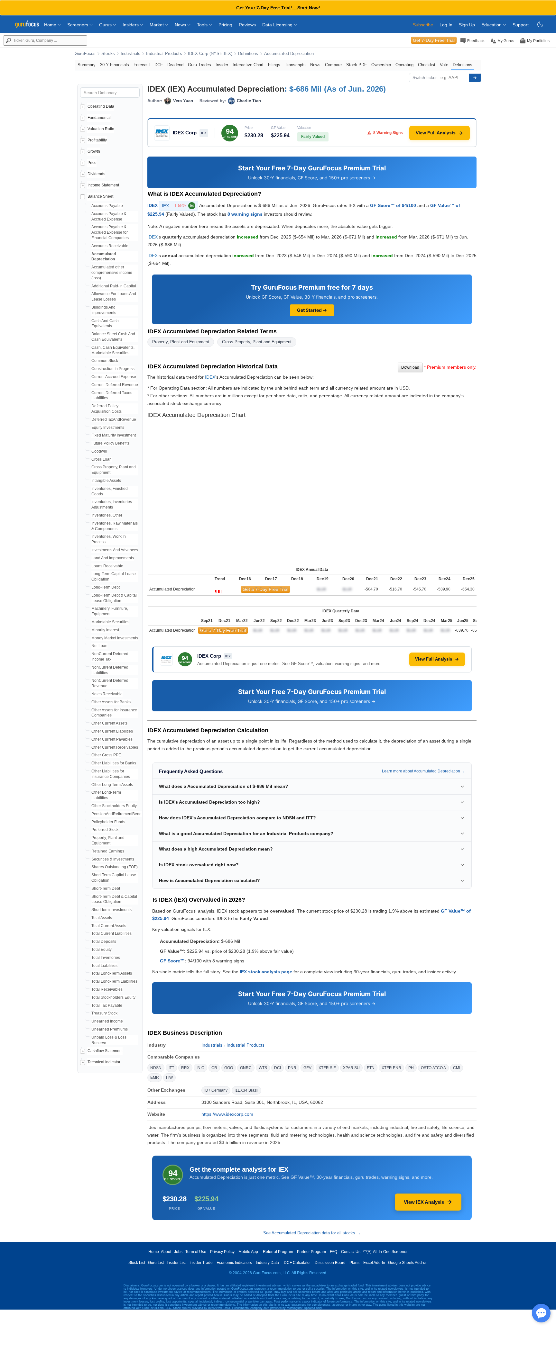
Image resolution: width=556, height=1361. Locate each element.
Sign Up (467, 24)
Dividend (175, 64)
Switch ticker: (425, 77)
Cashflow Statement (105, 1051)
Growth (94, 151)
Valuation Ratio (101, 129)
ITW (169, 1077)
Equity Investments (107, 427)
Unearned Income (107, 1021)
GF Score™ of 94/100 (393, 205)
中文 (367, 1251)
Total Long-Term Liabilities (114, 981)
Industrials (130, 53)
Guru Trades (199, 64)
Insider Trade (201, 1262)
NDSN (156, 1068)
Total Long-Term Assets (111, 973)
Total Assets (101, 917)
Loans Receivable (107, 566)
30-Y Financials (114, 64)
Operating (404, 64)
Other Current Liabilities (112, 731)
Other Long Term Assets (112, 784)
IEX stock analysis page (266, 971)
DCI (277, 1068)
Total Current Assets (108, 926)
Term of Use (195, 1251)
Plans (354, 1262)
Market (157, 24)
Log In (446, 24)
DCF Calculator (297, 1262)
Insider (222, 64)
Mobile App (248, 1251)
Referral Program (278, 1251)
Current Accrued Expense (113, 376)
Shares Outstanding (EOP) (114, 867)
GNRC (246, 1068)
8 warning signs (245, 214)
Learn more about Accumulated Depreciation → (423, 771)
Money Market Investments (114, 638)
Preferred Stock (104, 829)
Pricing (225, 24)
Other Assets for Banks (111, 702)
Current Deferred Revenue (114, 385)
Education (492, 24)
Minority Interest (105, 630)
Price (92, 162)
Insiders (131, 24)
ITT (171, 1068)
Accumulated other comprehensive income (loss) (111, 272)
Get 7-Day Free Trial (434, 40)
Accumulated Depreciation (289, 53)
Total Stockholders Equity (113, 997)
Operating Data (101, 106)
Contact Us (350, 1251)
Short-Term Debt (105, 888)
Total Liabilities (104, 965)
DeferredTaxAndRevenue (113, 419)
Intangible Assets (106, 480)
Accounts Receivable (109, 246)
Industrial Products (164, 53)
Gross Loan (101, 459)
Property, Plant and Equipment (180, 341)
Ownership (381, 64)
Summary (87, 64)
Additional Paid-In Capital (113, 286)
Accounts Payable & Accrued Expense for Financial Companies (110, 232)
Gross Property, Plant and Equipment (257, 341)
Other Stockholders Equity (114, 806)
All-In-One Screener (390, 1251)
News (181, 24)
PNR (292, 1068)
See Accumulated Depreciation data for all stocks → (312, 1232)
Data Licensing (278, 24)
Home (51, 24)
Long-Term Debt (105, 587)
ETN (371, 1068)
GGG (228, 1068)
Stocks (108, 53)
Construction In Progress (112, 368)
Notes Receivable (107, 694)
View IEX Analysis (424, 1202)
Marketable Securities (110, 622)
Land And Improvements (112, 558)
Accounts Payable (107, 205)
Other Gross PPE (106, 755)
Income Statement (103, 185)
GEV (307, 1068)
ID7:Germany (215, 1090)
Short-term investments (111, 909)
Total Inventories (105, 957)
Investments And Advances (114, 550)
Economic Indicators (234, 1262)
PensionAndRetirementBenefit (117, 814)
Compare (333, 64)
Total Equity (101, 949)
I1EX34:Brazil (246, 1090)
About (166, 1251)
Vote (444, 64)
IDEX (152, 205)
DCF (158, 64)
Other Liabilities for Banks (113, 763)
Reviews (247, 24)
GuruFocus (85, 53)
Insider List (176, 1262)
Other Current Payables (112, 739)
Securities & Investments (112, 859)
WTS (263, 1068)
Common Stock (104, 360)
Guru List (156, 1262)
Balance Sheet (100, 196)
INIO (200, 1068)
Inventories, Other (106, 515)
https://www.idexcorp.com (227, 1114)
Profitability (97, 140)
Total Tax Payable (106, 1005)
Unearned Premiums (109, 1029)
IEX (178, 205)
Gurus (106, 24)
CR (214, 1068)
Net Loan (99, 646)
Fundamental (99, 117)
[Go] (475, 78)
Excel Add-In (374, 1262)
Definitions (248, 53)
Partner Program (311, 1251)
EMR (154, 1077)
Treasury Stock (104, 1013)
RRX (185, 1068)
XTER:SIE (327, 1068)
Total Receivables (107, 989)
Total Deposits (103, 941)
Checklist (426, 64)
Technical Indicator (104, 1062)
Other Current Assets (109, 723)
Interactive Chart (248, 64)
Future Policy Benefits (110, 443)
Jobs (178, 1251)
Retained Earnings (107, 851)
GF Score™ (172, 960)
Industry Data (267, 1262)
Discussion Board (330, 1262)
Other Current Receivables (114, 747)
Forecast (142, 64)
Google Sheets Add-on (408, 1262)
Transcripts (295, 64)
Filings (274, 64)
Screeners (78, 24)
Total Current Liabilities (111, 933)
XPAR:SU (351, 1068)
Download (410, 367)
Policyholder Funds (108, 822)
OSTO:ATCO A (433, 1068)
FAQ (333, 1251)
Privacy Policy (222, 1251)
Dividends (96, 174)
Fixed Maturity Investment (113, 435)
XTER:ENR (391, 1068)
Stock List (136, 1262)
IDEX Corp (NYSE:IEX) (210, 53)
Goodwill (99, 451)
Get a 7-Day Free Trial (265, 589)
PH (411, 1068)
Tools (203, 24)
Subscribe (423, 24)
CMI (456, 1068)
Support (521, 24)
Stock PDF (356, 64)
